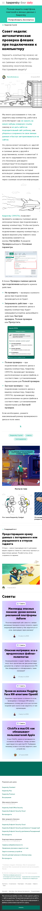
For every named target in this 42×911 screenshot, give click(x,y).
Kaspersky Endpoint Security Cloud (13, 811)
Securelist (4, 891)
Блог (4, 885)
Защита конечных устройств (12, 851)
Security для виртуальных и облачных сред (16, 855)
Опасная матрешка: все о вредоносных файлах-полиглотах (21, 653)
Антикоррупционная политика (12, 876)
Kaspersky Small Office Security (12, 807)
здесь (27, 902)
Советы (22, 603)
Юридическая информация (30, 878)
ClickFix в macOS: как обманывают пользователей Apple (21, 732)
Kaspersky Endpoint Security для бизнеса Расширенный (21, 831)
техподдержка (20, 439)
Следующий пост (10, 529)
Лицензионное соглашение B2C (31, 876)
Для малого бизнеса (10, 802)
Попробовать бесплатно (21, 19)
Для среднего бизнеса (10, 819)
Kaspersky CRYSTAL (11, 216)
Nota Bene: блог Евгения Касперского (19, 891)
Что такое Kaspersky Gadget (13, 517)
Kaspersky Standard (8, 787)
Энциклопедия (35, 891)
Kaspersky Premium (8, 794)
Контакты (5, 884)
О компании (12, 884)
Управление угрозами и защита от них (15, 848)
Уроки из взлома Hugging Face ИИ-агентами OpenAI (21, 692)
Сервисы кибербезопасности (12, 845)
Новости (35, 884)
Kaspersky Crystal (10, 25)
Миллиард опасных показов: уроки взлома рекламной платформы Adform (21, 613)
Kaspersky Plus (7, 791)
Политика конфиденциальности (12, 875)
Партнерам (21, 884)
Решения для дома (9, 782)
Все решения (6, 797)
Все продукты (7, 814)
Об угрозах (28, 884)
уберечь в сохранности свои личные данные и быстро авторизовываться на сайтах (20, 136)
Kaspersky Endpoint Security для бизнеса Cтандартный (21, 828)
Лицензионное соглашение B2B (12, 878)
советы (29, 435)
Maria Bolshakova (13, 77)
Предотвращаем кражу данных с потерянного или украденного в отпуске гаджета (19, 538)
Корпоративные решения (12, 839)
